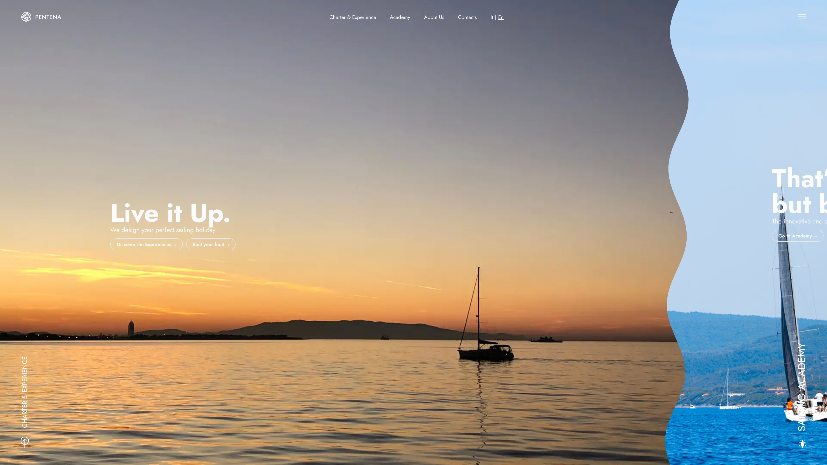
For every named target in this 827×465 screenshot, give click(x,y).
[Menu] (800, 14)
